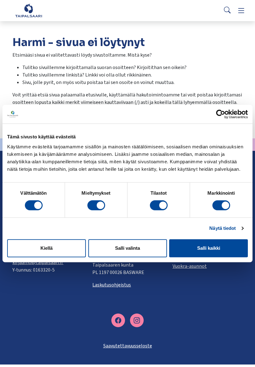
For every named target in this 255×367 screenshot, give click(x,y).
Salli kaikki (208, 248)
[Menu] (241, 10)
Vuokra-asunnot (190, 266)
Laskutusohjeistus (111, 284)
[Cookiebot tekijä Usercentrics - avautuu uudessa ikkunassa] (220, 114)
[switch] (96, 205)
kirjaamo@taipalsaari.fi (37, 262)
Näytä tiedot (222, 228)
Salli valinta (127, 248)
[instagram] (137, 320)
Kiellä (46, 248)
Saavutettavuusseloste (127, 345)
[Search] (227, 10)
